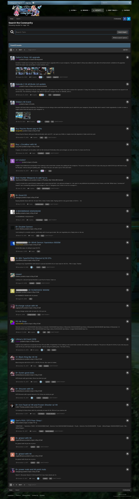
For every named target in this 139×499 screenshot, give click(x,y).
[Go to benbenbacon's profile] (12, 358)
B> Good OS (21, 195)
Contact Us (35, 495)
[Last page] (24, 50)
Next (20, 50)
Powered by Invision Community (122, 496)
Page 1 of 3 (31, 50)
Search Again (122, 32)
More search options (120, 37)
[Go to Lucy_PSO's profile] (12, 145)
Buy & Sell (37, 131)
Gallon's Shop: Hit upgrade (28, 57)
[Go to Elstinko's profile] (12, 275)
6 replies (31, 188)
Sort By (125, 49)
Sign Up (28, 3)
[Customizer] (34, 3)
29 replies (32, 121)
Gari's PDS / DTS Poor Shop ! (29, 420)
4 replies (34, 95)
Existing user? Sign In (16, 3)
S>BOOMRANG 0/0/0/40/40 (28, 211)
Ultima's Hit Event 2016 (26, 339)
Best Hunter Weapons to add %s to (31, 178)
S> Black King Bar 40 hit (26, 357)
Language (10, 495)
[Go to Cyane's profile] (12, 340)
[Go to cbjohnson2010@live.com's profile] (12, 179)
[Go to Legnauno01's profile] (12, 307)
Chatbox (126, 10)
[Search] (129, 3)
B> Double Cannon (24, 227)
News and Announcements (38, 86)
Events (32, 104)
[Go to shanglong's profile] (12, 470)
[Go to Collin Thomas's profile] (12, 406)
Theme (18, 495)
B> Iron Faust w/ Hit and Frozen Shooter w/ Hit (37, 405)
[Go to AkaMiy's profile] (12, 212)
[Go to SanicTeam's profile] (12, 243)
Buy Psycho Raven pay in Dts (29, 128)
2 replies (34, 137)
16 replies (34, 77)
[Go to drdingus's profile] (12, 196)
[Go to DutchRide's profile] (12, 259)
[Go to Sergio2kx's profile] (12, 129)
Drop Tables (112, 10)
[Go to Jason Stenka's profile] (12, 228)
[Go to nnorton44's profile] (12, 322)
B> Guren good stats (25, 373)
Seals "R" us (33, 422)
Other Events (35, 341)
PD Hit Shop (21, 321)
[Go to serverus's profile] (12, 161)
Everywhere (121, 2)
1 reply (33, 153)
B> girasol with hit (23, 438)
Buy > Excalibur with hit (26, 144)
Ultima (73, 10)
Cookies (42, 495)
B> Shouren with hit (24, 389)
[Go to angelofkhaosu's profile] (12, 439)
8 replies (33, 431)
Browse (85, 10)
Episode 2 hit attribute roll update (31, 84)
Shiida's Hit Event (23, 102)
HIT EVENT (21, 160)
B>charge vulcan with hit (27, 306)
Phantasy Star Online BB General (53, 180)
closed (18, 274)
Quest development (36, 59)
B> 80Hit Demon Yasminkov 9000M (44, 242)
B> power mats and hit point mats (31, 469)
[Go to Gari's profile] (12, 421)
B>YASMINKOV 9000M (38, 290)
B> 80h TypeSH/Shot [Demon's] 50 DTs (33, 258)
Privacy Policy (26, 495)
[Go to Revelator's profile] (12, 291)
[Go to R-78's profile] (12, 58)
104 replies (35, 350)
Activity (98, 10)
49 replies (35, 170)
